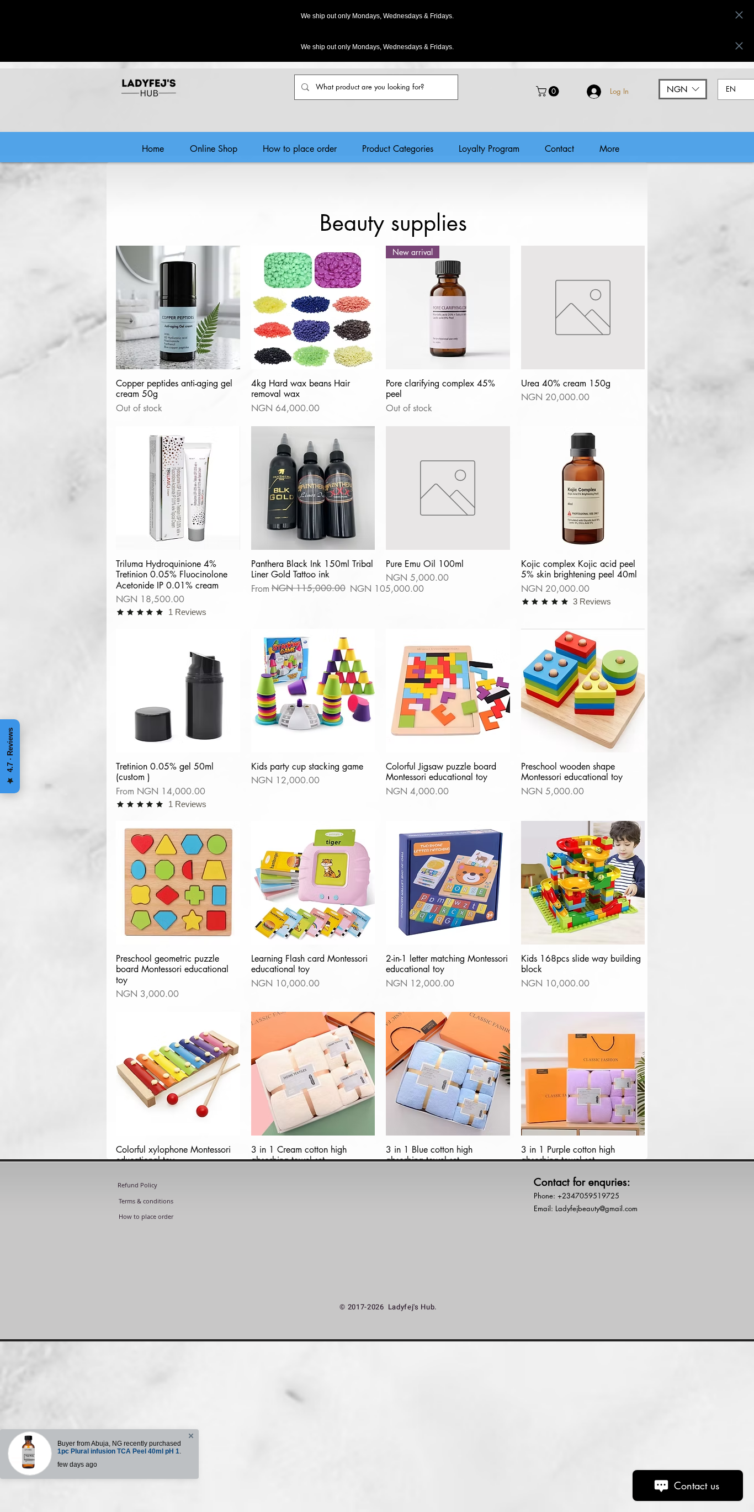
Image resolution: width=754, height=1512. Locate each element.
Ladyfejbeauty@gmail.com (596, 1208)
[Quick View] (178, 308)
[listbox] (683, 89)
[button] (548, 91)
